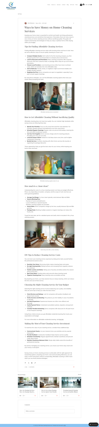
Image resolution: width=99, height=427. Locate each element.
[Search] (81, 5)
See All (79, 374)
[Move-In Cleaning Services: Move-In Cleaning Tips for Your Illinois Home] (27, 382)
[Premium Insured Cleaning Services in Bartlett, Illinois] (71, 382)
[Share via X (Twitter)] (28, 362)
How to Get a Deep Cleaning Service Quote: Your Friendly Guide (49, 391)
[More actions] (73, 23)
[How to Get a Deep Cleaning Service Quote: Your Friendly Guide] (49, 382)
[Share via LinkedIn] (31, 362)
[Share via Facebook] (25, 362)
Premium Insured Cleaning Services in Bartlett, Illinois (70, 391)
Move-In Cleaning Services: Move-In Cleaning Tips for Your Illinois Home (27, 391)
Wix (65, 425)
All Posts (20, 13)
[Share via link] (35, 362)
